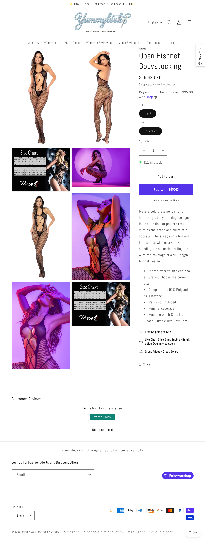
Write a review (102, 417)
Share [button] (146, 364)
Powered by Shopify (48, 531)
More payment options (166, 200)
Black (148, 113)
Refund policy (71, 531)
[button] (33, 43)
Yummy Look (29, 531)
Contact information (161, 531)
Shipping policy (136, 531)
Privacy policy (91, 531)
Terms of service (113, 531)
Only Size (150, 131)
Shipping (144, 84)
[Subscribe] (89, 474)
